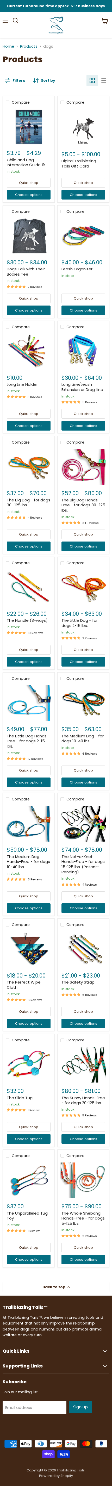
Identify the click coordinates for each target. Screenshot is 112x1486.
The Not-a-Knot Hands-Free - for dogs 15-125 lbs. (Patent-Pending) (83, 864)
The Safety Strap (78, 982)
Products (29, 46)
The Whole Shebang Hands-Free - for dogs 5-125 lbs (83, 1218)
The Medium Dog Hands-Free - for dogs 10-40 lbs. (28, 861)
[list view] (103, 80)
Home (8, 46)
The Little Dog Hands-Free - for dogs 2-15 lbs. (28, 741)
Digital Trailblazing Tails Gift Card (78, 163)
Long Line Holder (22, 384)
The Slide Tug (20, 1097)
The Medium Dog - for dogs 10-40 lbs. (82, 738)
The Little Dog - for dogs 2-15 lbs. (79, 623)
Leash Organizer (76, 269)
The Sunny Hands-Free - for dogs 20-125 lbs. (83, 1100)
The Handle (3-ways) (27, 620)
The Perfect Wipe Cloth (24, 984)
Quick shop (28, 182)
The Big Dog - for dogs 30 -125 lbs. (28, 502)
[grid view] (92, 80)
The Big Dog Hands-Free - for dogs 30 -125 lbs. (83, 505)
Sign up (80, 1407)
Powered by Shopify (56, 1475)
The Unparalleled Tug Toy (27, 1215)
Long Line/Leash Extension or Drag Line (82, 387)
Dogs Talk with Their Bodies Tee (26, 271)
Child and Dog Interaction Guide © (26, 162)
